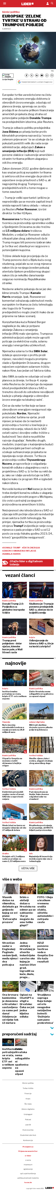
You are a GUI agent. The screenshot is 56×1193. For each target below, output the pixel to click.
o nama (28, 1160)
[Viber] (52, 75)
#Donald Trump (11, 547)
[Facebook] (26, 75)
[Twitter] (31, 75)
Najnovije (15, 663)
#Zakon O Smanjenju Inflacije (19, 551)
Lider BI (28, 1125)
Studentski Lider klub (28, 1135)
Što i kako (28, 1104)
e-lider (28, 1156)
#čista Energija (31, 547)
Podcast (28, 1119)
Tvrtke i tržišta (28, 1088)
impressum (28, 1165)
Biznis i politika (28, 1083)
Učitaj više (28, 868)
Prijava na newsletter (28, 1151)
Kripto (28, 1099)
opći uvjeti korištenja (28, 1173)
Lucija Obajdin (7, 79)
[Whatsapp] (47, 75)
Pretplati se (28, 1147)
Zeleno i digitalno (28, 1109)
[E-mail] (42, 75)
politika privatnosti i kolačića (28, 1178)
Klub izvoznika (28, 1130)
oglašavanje (28, 1169)
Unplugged (28, 1114)
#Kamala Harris (11, 554)
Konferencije (28, 1140)
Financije (28, 1093)
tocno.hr (28, 1182)
